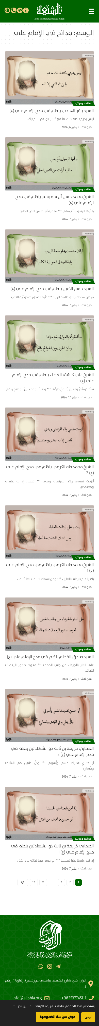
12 (33, 882)
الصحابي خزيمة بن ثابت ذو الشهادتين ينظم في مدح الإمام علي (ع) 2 (52, 751)
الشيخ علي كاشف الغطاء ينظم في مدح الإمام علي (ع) (53, 378)
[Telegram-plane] (58, 966)
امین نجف (86, 127)
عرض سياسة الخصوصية (57, 1017)
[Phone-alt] (13, 10)
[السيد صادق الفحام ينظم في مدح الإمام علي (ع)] (49, 624)
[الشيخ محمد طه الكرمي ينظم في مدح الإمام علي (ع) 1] (49, 532)
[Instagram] (49, 966)
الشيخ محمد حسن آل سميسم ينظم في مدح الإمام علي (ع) (54, 200)
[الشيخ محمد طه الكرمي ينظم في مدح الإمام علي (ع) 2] (49, 434)
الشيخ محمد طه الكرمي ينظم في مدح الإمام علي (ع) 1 (50, 568)
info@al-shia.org (27, 998)
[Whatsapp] (40, 966)
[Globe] (7, 10)
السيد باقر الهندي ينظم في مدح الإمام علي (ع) (51, 111)
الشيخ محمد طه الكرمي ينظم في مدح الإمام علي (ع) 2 (50, 470)
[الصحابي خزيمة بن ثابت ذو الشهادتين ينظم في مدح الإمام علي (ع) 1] (49, 813)
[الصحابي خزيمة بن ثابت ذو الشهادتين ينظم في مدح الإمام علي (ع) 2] (49, 715)
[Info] (26, 10)
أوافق (88, 1017)
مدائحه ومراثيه (83, 103)
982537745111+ (73, 998)
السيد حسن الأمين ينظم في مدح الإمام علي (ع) (52, 289)
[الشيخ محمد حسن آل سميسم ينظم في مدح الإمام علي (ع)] (49, 163)
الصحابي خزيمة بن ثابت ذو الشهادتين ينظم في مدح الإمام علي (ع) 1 (52, 849)
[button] (91, 11)
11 (43, 882)
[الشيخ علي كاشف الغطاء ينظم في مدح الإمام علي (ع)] (49, 342)
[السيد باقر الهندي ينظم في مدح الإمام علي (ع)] (49, 77)
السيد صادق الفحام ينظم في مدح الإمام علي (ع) (50, 657)
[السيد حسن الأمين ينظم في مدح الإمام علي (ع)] (49, 256)
